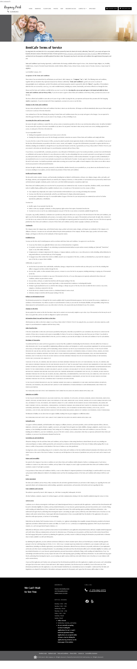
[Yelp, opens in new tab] (92, 601)
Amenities (38, 8)
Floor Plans (47, 8)
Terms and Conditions (63, 653)
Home (30, 8)
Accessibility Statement (91, 653)
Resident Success (71, 8)
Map (62, 8)
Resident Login (113, 8)
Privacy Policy (73, 653)
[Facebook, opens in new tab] (87, 601)
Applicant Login (127, 8)
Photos (56, 8)
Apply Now (93, 8)
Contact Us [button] (82, 8)
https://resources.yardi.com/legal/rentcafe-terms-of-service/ (80, 54)
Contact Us (81, 653)
